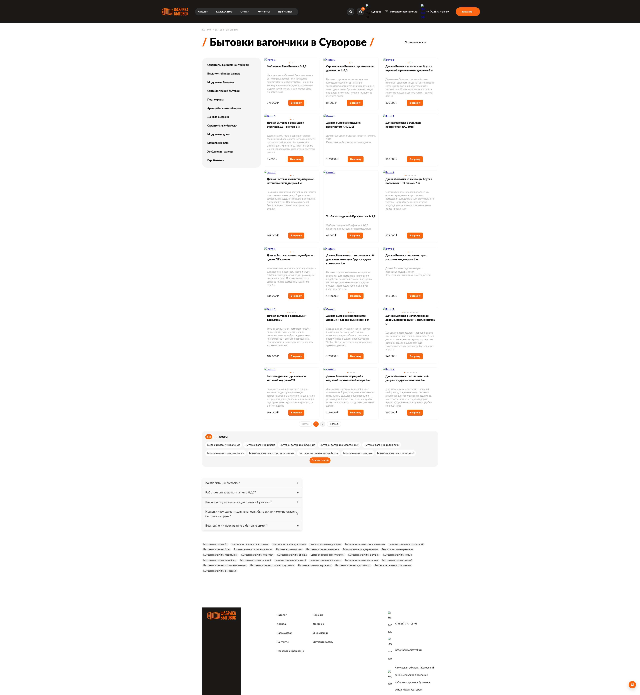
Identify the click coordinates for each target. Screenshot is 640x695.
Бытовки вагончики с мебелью (219, 571)
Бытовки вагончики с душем (363, 555)
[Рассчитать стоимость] (632, 684)
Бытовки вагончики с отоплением (392, 565)
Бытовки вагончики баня (216, 549)
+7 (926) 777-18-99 (406, 623)
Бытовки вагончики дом (289, 549)
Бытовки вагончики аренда (292, 555)
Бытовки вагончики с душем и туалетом (272, 565)
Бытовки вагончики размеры (397, 549)
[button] (290, 119)
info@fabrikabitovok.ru (408, 650)
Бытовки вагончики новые (397, 555)
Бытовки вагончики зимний (397, 560)
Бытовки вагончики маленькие (361, 560)
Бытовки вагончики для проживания (365, 544)
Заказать (467, 11)
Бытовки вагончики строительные (250, 544)
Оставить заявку (323, 642)
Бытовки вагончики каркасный (314, 565)
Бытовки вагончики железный (322, 549)
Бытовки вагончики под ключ (257, 555)
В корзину (296, 102)
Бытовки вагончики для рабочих (352, 565)
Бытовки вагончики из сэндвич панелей (224, 565)
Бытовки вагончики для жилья (289, 544)
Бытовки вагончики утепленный (406, 544)
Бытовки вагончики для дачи (325, 544)
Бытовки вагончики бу (215, 544)
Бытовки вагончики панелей (255, 560)
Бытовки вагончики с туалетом (327, 555)
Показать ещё (320, 460)
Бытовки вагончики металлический (253, 549)
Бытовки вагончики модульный (220, 555)
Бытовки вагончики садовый (290, 560)
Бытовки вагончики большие (325, 560)
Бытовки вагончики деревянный (360, 549)
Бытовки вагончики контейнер (219, 560)
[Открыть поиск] (350, 11)
